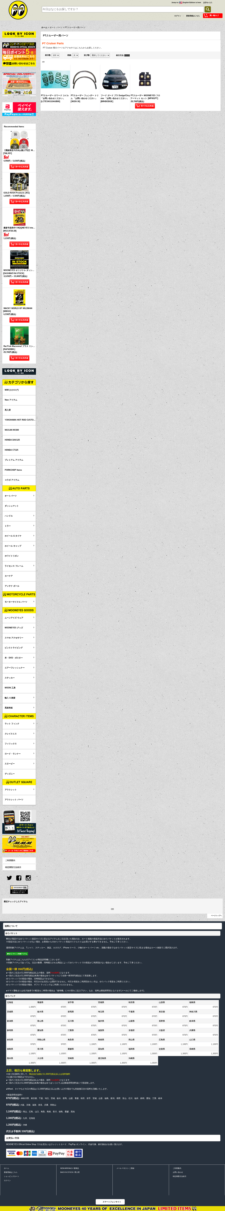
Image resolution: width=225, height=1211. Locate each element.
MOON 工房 (10, 688)
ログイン (177, 16)
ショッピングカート (11, 1176)
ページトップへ (216, 915)
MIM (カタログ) (12, 390)
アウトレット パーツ (14, 799)
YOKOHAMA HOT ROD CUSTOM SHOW (20, 420)
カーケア (9, 576)
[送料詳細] (19, 57)
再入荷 (8, 410)
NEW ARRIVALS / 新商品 (69, 1168)
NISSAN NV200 (12, 430)
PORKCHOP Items (13, 470)
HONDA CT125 (11, 450)
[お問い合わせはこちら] (19, 63)
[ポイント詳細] (19, 51)
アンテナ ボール (12, 586)
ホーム (6, 1168)
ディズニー (10, 774)
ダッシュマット (12, 506)
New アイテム (11, 400)
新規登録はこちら (193, 16)
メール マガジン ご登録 (125, 1168)
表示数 (48, 55)
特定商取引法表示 (13, 867)
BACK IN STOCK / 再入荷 (70, 1172)
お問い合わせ (178, 1172)
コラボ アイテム (12, 480)
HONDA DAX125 (12, 440)
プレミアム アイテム (14, 460)
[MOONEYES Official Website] (19, 45)
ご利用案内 (10, 860)
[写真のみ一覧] (127, 55)
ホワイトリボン (12, 556)
